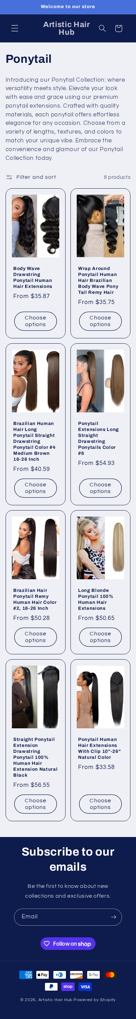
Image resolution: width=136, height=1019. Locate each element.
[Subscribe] (114, 917)
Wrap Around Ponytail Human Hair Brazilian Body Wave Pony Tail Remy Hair (98, 280)
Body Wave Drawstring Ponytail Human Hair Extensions (32, 277)
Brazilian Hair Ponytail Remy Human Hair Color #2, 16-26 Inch (35, 599)
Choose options (35, 321)
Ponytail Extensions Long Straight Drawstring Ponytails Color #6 (98, 438)
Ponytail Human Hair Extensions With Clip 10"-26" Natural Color (99, 748)
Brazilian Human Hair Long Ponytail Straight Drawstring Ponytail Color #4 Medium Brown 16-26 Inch (34, 441)
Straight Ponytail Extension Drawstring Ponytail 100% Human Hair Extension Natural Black (35, 757)
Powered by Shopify (95, 1000)
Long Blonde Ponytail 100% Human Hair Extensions (96, 599)
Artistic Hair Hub (55, 1000)
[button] (15, 28)
